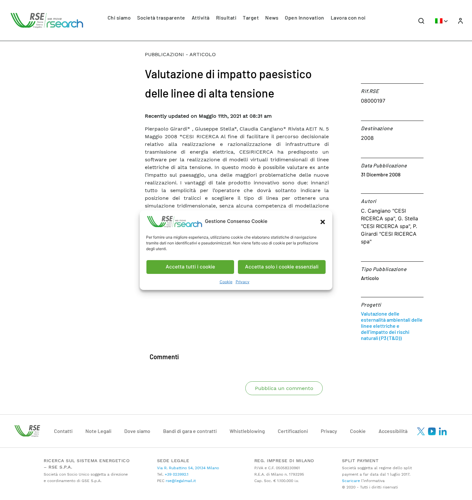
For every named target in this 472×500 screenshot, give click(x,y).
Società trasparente (161, 17)
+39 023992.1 (175, 474)
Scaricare (351, 481)
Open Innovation (304, 17)
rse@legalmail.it (180, 481)
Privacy (242, 281)
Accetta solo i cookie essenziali (282, 267)
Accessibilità (393, 431)
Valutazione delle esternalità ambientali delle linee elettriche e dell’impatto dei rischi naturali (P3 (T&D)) (392, 325)
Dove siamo (137, 431)
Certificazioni (293, 431)
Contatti (63, 431)
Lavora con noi (348, 17)
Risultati (226, 17)
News (271, 17)
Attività (201, 17)
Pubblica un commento (284, 388)
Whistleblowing (247, 431)
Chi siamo (119, 17)
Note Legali (98, 431)
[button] (322, 221)
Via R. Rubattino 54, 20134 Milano (188, 468)
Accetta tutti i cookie (190, 267)
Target (251, 17)
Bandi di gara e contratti (190, 431)
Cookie (226, 281)
